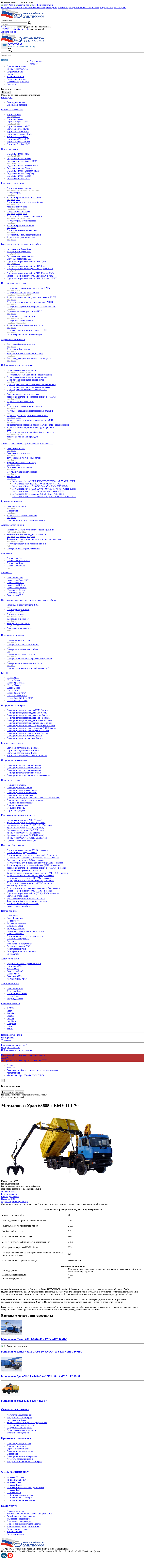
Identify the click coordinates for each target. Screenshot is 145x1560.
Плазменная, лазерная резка (20, 1521)
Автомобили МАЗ (10, 958)
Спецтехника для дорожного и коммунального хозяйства (28, 600)
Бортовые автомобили (12, 109)
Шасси (4, 673)
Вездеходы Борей (15, 926)
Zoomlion (11, 1013)
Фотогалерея (7, 1040)
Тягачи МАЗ (13, 968)
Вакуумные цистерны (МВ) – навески (25, 860)
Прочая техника (9, 911)
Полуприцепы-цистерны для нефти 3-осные (28, 718)
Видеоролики (106, 7)
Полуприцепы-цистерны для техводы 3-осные (29, 723)
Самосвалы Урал (15, 577)
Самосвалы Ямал (15, 988)
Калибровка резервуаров (19, 1519)
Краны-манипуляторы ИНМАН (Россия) (26, 822)
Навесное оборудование (12, 845)
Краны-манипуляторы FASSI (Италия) (25, 835)
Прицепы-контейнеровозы (20, 803)
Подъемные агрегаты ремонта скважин (26, 520)
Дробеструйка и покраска (19, 1529)
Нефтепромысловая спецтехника (17, 365)
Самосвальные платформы (20, 906)
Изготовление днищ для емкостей (23, 1526)
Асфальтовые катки (16, 949)
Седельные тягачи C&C (18, 178)
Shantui (10, 1016)
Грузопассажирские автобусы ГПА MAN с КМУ (30, 276)
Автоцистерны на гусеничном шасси (25, 936)
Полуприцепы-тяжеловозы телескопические (28, 775)
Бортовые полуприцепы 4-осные (23, 753)
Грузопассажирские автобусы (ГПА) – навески (29, 891)
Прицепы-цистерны (16, 785)
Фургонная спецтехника (13, 339)
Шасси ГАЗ (12, 690)
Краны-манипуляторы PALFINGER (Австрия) (29, 825)
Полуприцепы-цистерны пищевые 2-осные (28, 730)
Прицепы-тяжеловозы (17, 805)
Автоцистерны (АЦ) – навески (22, 852)
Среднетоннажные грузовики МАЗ (24, 963)
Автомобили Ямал (10, 983)
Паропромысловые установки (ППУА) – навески (30, 880)
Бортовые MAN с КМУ (18, 129)
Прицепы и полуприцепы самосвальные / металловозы (33, 797)
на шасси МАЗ (14, 1492)
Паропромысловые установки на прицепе (27, 377)
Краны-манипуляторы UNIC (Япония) (25, 827)
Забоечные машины (16, 923)
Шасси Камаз (13, 680)
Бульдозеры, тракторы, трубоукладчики (26, 931)
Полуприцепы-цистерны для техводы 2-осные (29, 720)
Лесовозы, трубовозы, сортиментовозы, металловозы (27, 443)
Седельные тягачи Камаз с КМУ (22, 165)
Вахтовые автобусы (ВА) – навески (24, 870)
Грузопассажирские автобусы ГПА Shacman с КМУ (31, 278)
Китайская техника (10, 1003)
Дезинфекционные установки (21, 951)
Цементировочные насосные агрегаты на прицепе (31, 384)
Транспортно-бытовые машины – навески (27, 901)
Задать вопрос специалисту (14, 1201)
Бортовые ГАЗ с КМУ (17, 136)
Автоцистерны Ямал (17, 993)
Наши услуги (9, 1505)
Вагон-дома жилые (16, 102)
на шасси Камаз (14, 1485)
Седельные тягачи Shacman (20, 168)
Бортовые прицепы (16, 810)
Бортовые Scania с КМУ (18, 144)
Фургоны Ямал (14, 991)
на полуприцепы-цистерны (20, 1497)
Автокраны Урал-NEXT (18, 560)
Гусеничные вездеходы (18, 938)
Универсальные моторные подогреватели (27, 1422)
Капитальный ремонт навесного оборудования (23, 1055)
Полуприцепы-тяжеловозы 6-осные (24, 773)
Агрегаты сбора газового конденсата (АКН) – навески (33, 857)
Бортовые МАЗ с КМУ (18, 139)
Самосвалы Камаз (15, 582)
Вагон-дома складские (17, 105)
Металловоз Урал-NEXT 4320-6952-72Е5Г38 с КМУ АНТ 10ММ (43, 481)
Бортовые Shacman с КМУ (19, 134)
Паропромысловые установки (21, 1430)
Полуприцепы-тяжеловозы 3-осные (24, 767)
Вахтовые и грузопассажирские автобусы (21, 244)
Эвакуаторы (13, 941)
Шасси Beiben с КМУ (17, 700)
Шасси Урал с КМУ (16, 693)
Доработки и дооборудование (21, 1516)
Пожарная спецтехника (12, 635)
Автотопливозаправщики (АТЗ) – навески (27, 850)
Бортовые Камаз (15, 119)
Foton (9, 1011)
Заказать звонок (8, 32)
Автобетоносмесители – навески (23, 903)
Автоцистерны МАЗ (17, 979)
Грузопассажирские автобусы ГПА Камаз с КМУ (30, 273)
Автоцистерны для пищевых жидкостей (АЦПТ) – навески (35, 863)
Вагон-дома (6, 97)
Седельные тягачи (10, 149)
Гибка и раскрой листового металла (24, 1524)
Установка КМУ (14, 1531)
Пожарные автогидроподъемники (23, 548)
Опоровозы (12, 1454)
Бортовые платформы (17, 896)
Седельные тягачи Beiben (19, 176)
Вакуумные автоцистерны (19, 1417)
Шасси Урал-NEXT (16, 682)
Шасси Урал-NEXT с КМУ (20, 698)
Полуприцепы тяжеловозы (20, 1451)
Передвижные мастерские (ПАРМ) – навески (29, 878)
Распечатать (7, 1092)
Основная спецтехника (15, 1409)
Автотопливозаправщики (19, 1415)
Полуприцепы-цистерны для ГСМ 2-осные (27, 710)
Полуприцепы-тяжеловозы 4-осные (24, 770)
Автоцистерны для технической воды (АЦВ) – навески (33, 865)
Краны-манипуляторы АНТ (14, 1045)
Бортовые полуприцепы (12, 743)
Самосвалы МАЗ (15, 971)
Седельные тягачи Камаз (19, 158)
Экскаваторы (13, 954)
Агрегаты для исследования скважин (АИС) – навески (33, 888)
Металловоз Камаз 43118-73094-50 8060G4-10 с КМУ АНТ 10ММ (44, 489)
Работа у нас (120, 7)
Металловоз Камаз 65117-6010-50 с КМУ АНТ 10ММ (38, 491)
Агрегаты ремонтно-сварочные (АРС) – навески (30, 875)
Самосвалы (6, 572)
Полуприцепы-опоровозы (19, 787)
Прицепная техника (10, 780)
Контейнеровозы (15, 918)
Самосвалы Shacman (16, 587)
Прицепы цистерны (16, 1446)
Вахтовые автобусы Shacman (21, 256)
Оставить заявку (9, 1191)
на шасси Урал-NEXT (17, 1480)
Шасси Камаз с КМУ (17, 695)
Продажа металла (15, 1511)
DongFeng (11, 1023)
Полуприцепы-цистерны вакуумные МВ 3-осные (31, 725)
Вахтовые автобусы (16, 1420)
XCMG (10, 1008)
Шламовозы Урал (15, 592)
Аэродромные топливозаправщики (24, 235)
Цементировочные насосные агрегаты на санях (30, 387)
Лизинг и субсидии (67, 7)
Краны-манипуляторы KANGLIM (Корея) (27, 838)
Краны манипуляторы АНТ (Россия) (24, 820)
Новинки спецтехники (88, 7)
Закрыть (19, 1092)
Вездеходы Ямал (15, 998)
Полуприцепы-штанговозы (20, 795)
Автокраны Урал (15, 558)
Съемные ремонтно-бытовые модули (24, 334)
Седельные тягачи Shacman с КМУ (23, 171)
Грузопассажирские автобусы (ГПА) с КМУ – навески (33, 893)
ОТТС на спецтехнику (15, 1471)
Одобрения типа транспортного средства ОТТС (24, 1060)
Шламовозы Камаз (16, 590)
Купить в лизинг (9, 1194)
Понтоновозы (13, 921)
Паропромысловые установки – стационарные (29, 375)
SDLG (10, 1028)
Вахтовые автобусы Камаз (19, 249)
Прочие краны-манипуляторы (21, 840)
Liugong (10, 1018)
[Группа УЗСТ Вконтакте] (4, 1557)
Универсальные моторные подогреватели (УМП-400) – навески (37, 873)
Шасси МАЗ (13, 973)
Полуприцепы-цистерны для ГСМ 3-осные (27, 712)
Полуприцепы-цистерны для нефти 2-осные (28, 715)
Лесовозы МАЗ (14, 976)
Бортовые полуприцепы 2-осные (23, 748)
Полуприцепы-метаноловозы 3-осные (25, 738)
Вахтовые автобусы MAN (19, 259)
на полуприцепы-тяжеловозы (21, 1500)
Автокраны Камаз (15, 563)
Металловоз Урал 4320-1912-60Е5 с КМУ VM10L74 (37, 483)
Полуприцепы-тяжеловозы (14, 760)
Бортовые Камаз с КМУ (18, 126)
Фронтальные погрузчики (19, 943)
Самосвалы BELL (15, 933)
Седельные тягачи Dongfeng (20, 173)
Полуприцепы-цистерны (13, 705)
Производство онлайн (12, 7)
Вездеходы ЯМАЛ (15, 928)
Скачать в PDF (8, 1199)
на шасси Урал (14, 1482)
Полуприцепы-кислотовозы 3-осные (24, 735)
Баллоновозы (13, 915)
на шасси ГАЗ (13, 1490)
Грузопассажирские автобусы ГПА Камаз (27, 266)
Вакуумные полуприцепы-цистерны (24, 1461)
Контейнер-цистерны (17, 885)
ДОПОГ (5, 1058)
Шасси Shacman (14, 685)
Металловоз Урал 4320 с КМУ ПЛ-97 (24, 1400)
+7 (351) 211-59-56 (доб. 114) (14, 29)
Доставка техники (15, 1534)
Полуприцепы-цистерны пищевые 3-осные (28, 733)
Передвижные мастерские (13, 283)
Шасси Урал (13, 677)
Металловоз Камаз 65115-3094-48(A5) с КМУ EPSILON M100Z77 (44, 496)
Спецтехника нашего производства (40, 7)
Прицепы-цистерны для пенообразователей (28, 668)
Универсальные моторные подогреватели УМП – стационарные (38, 425)
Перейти (5, 92)
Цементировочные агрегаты (20, 1425)
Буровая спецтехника (11, 501)
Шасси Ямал (13, 996)
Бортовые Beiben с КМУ (18, 141)
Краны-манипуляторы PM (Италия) (24, 833)
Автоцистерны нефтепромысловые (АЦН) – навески (32, 855)
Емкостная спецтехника (12, 183)
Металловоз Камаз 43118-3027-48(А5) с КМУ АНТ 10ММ (40, 486)
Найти (4, 60)
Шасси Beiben (13, 688)
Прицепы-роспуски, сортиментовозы (25, 800)
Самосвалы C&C (15, 595)
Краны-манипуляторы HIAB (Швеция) (25, 830)
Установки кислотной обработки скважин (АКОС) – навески (36, 868)
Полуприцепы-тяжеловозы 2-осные (24, 765)
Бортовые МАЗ (14, 966)
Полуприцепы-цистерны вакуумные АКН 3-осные (31, 728)
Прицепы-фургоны (16, 808)
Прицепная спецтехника (16, 1438)
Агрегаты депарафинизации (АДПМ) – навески (30, 883)
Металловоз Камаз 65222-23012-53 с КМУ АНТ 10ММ (38, 494)
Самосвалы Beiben (16, 585)
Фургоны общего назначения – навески (26, 898)
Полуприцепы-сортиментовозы (22, 790)
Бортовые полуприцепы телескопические (27, 755)
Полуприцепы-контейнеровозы (22, 792)
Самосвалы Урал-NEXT (18, 580)
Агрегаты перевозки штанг (20, 1459)
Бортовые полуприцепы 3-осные (23, 750)
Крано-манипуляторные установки (18, 815)
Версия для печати (10, 1196)
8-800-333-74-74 (8, 26)
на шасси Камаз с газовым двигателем (25, 1487)
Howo (9, 1026)
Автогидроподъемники (12, 525)
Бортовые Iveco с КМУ (18, 131)
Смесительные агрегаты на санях (23, 394)
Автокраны (6, 553)
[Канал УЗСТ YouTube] (10, 1557)
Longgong (11, 1021)
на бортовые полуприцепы (20, 1495)
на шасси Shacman (15, 1477)
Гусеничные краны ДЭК (18, 946)
